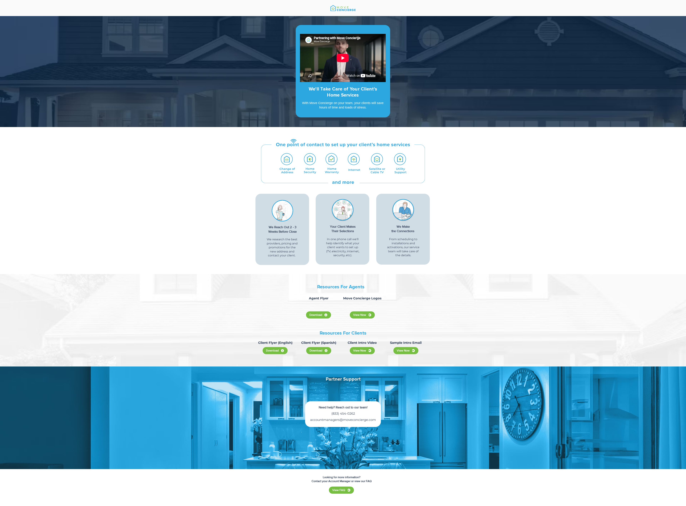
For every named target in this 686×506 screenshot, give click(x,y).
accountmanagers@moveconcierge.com (343, 420)
